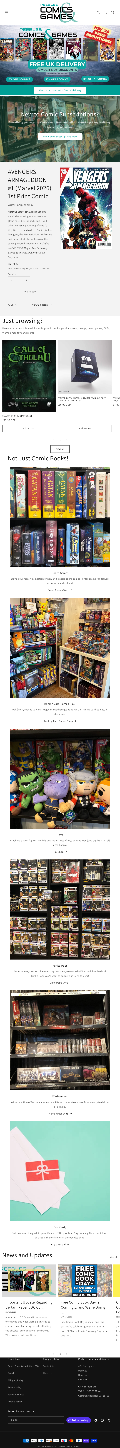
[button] (6, 12)
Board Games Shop (58, 590)
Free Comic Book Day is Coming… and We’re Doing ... (83, 1307)
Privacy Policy (14, 1387)
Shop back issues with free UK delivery (60, 90)
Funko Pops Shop (58, 982)
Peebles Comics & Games (55, 1446)
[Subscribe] (60, 1420)
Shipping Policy (15, 1380)
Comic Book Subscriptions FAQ (23, 1366)
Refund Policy (15, 1401)
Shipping (26, 268)
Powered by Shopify (73, 1446)
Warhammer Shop (58, 1113)
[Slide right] (66, 440)
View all (60, 448)
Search (11, 1373)
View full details (40, 304)
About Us (47, 1373)
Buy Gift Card (58, 1244)
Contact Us (48, 1366)
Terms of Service (16, 1394)
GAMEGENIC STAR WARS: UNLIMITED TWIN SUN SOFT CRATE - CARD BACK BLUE (82, 399)
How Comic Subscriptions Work (60, 136)
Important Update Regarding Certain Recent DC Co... (28, 1304)
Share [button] (14, 304)
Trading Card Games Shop (58, 721)
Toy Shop (58, 851)
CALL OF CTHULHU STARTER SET (17, 416)
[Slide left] (53, 440)
